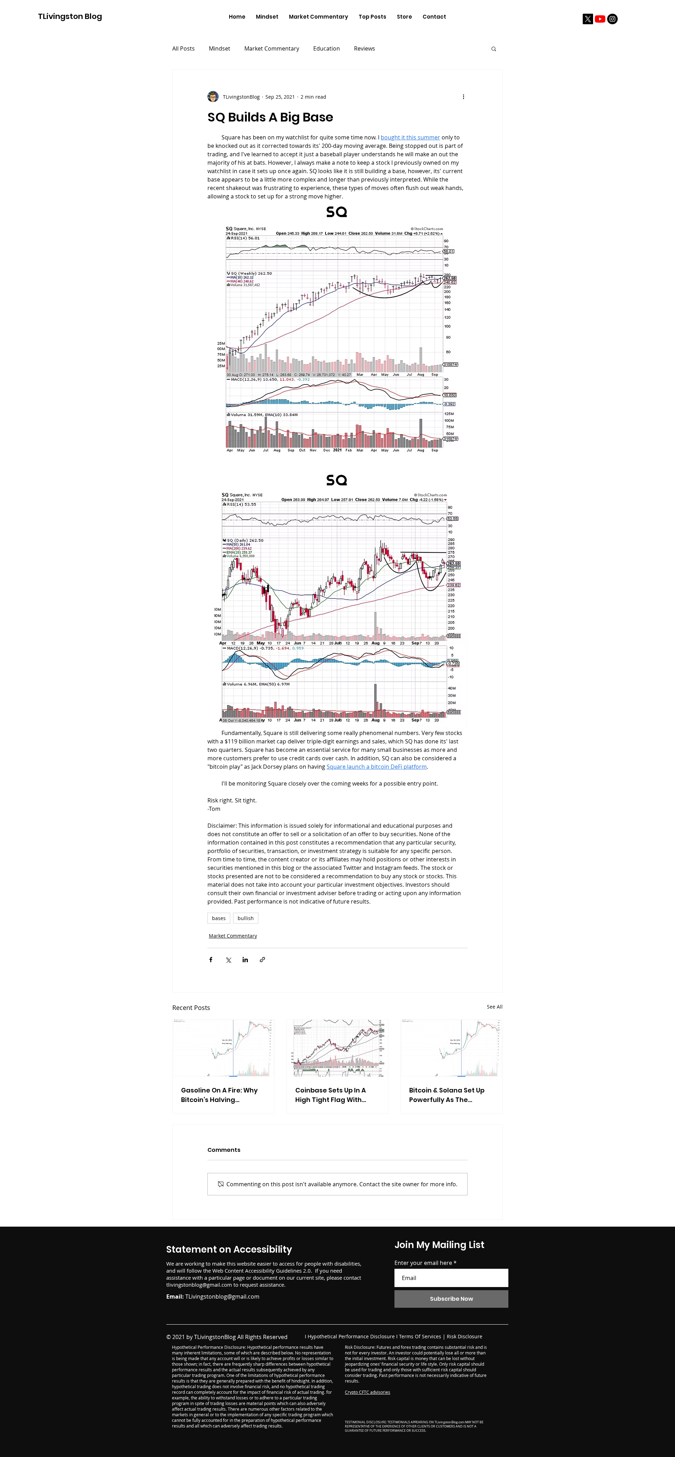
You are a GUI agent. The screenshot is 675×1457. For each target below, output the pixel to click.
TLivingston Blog (70, 16)
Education (326, 48)
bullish (246, 918)
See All (495, 1006)
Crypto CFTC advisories (367, 1392)
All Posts (183, 48)
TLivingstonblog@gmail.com (222, 1296)
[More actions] (463, 96)
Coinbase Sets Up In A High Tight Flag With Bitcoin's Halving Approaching (330, 1095)
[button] (493, 48)
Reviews (364, 48)
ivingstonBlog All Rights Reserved (244, 1337)
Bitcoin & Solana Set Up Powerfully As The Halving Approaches (446, 1095)
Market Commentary (271, 48)
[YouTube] (600, 19)
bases (219, 918)
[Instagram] (612, 19)
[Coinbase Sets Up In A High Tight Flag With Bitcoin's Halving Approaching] (337, 1048)
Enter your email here (423, 1263)
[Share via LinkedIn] (245, 959)
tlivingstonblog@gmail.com (199, 1284)
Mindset (219, 48)
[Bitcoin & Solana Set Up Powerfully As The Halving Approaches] (451, 1048)
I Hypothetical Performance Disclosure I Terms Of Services (373, 1336)
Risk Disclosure (464, 1336)
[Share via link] (262, 959)
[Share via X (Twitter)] (228, 959)
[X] (588, 19)
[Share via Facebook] (210, 959)
